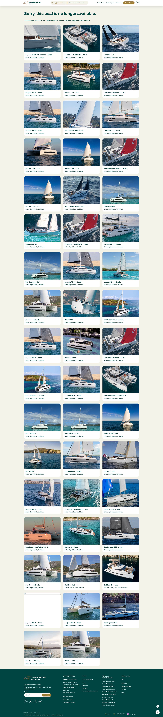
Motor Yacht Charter (69, 692)
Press (84, 683)
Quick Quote (129, 2)
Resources (125, 676)
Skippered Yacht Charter (70, 682)
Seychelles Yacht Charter (109, 691)
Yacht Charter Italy (107, 683)
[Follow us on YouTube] (30, 701)
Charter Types (69, 676)
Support (124, 683)
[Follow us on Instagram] (26, 701)
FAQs (123, 693)
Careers (85, 688)
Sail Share (66, 690)
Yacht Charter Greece (108, 686)
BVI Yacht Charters (107, 697)
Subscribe (46, 695)
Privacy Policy (27, 715)
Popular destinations (107, 677)
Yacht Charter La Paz (108, 699)
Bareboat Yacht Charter (70, 679)
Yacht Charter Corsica (108, 689)
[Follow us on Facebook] (35, 701)
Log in (109, 714)
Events (84, 676)
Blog (122, 679)
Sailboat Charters (68, 699)
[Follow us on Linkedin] (40, 701)
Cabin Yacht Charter (68, 687)
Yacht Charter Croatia (108, 681)
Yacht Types (68, 696)
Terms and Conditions (57, 715)
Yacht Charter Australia (108, 705)
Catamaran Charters (69, 702)
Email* (26, 692)
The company (88, 679)
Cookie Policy (37, 715)
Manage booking (126, 686)
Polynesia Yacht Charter (109, 694)
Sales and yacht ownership (90, 691)
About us (85, 685)
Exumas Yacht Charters (108, 702)
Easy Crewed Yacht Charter (71, 684)
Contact (123, 689)
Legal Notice (45, 715)
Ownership (119, 2)
